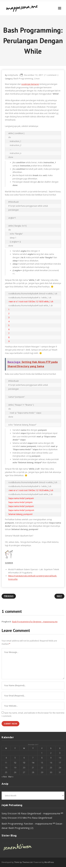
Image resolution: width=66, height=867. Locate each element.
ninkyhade (12, 75)
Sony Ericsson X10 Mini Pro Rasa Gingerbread (27, 817)
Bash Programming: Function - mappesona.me (27, 823)
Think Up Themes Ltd (23, 862)
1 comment (51, 75)
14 (33, 762)
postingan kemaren (30, 84)
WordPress (49, 862)
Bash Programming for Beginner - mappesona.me (35, 621)
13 (24, 762)
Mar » (10, 776)
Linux (37, 78)
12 (15, 762)
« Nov (4, 776)
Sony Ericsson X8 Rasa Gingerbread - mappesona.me (31, 813)
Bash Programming (23, 78)
